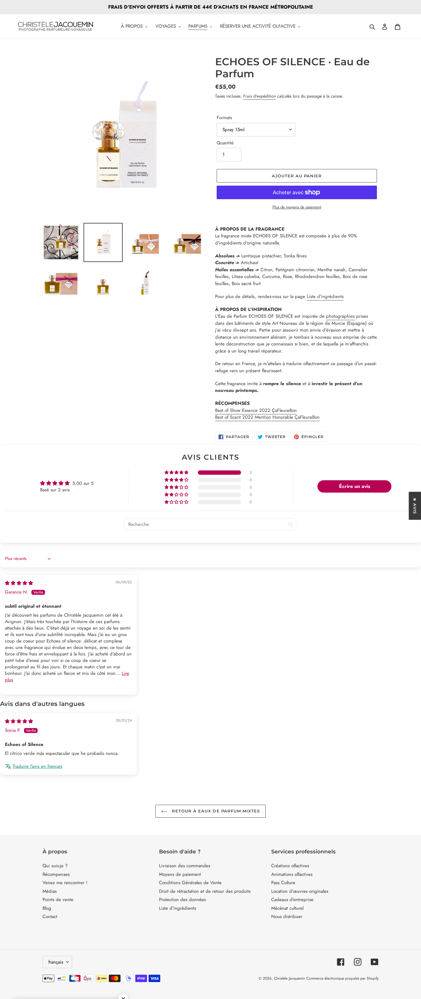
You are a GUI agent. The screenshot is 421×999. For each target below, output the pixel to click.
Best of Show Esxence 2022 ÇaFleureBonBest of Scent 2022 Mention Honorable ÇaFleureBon (267, 414)
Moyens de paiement (180, 874)
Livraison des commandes (184, 865)
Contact (50, 916)
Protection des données (182, 899)
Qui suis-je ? (55, 865)
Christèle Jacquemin (289, 978)
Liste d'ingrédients (325, 296)
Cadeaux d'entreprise (292, 899)
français (55, 962)
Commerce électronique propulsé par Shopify (342, 978)
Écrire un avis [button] (354, 486)
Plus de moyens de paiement (296, 207)
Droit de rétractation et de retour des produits (205, 891)
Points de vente (58, 899)
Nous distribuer (286, 916)
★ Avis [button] (414, 505)
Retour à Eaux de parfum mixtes (215, 810)
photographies (340, 316)
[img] (19, 583)
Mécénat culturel (287, 908)
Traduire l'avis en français (37, 766)
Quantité (225, 142)
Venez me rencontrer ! (65, 882)
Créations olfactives (290, 865)
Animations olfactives (292, 874)
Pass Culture (283, 882)
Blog (47, 908)
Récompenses (56, 874)
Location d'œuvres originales (299, 891)
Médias (50, 891)
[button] (177, 472)
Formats (224, 117)
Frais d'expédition (259, 96)
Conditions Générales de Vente (190, 882)
